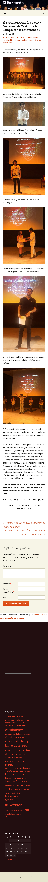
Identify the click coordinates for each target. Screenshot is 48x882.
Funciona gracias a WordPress (24, 877)
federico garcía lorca (19, 768)
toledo (7, 810)
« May (10, 859)
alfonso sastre (23, 720)
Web (4, 597)
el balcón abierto (18, 737)
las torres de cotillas (21, 778)
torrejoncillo (13, 810)
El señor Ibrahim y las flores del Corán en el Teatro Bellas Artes (24, 532)
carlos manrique (11, 725)
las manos (9, 778)
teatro (17, 793)
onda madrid (14, 785)
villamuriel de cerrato (12, 817)
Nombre (7, 583)
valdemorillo (16, 814)
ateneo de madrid (11, 723)
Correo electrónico (8, 590)
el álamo (8, 757)
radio (7, 790)
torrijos (20, 810)
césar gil (8, 737)
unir (6, 814)
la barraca (26, 771)
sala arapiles (9, 793)
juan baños (8, 771)
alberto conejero (15, 716)
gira (28, 768)
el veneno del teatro (17, 750)
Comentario (8, 566)
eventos (8, 768)
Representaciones (19, 789)
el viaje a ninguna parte (16, 754)
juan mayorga (18, 771)
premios (24, 785)
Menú (5, 13)
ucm (10, 43)
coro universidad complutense (17, 734)
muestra (7, 785)
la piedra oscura (14, 774)
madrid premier (23, 781)
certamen (22, 725)
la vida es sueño (11, 781)
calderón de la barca (23, 723)
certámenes (34, 37)
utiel (10, 814)
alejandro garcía (11, 720)
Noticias (22, 37)
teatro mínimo (11, 796)
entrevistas (17, 757)
